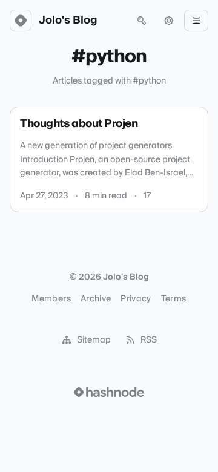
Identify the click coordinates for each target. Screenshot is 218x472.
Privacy (136, 299)
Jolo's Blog (68, 20)
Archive (96, 299)
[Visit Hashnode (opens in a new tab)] (109, 392)
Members (50, 299)
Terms (174, 299)
